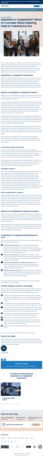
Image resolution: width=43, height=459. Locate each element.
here (17, 99)
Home (2, 9)
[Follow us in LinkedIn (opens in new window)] (5, 442)
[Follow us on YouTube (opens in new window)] (12, 442)
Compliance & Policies (19, 453)
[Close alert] (41, 2)
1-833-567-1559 (31, 419)
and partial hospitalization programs (27, 195)
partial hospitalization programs (16, 187)
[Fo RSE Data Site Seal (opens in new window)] (34, 447)
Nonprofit (9, 438)
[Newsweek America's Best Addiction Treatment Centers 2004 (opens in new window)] (5, 447)
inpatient (5, 102)
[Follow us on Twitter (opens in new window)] (8, 442)
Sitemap (27, 453)
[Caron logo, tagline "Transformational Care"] (5, 6)
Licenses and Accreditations (9, 332)
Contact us (36, 424)
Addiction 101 (7, 9)
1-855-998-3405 (20, 366)
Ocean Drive (18, 175)
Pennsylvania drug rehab (28, 81)
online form (33, 366)
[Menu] (41, 6)
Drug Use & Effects (15, 9)
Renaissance (10, 175)
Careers (31, 438)
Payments (3, 438)
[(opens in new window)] (28, 447)
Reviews (15, 438)
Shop (26, 438)
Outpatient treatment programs (26, 217)
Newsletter (21, 438)
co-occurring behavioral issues (24, 121)
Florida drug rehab (15, 81)
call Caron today (21, 189)
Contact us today (5, 344)
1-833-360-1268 (19, 419)
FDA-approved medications (31, 130)
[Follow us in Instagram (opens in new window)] (15, 442)
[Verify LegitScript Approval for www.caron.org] (40, 447)
